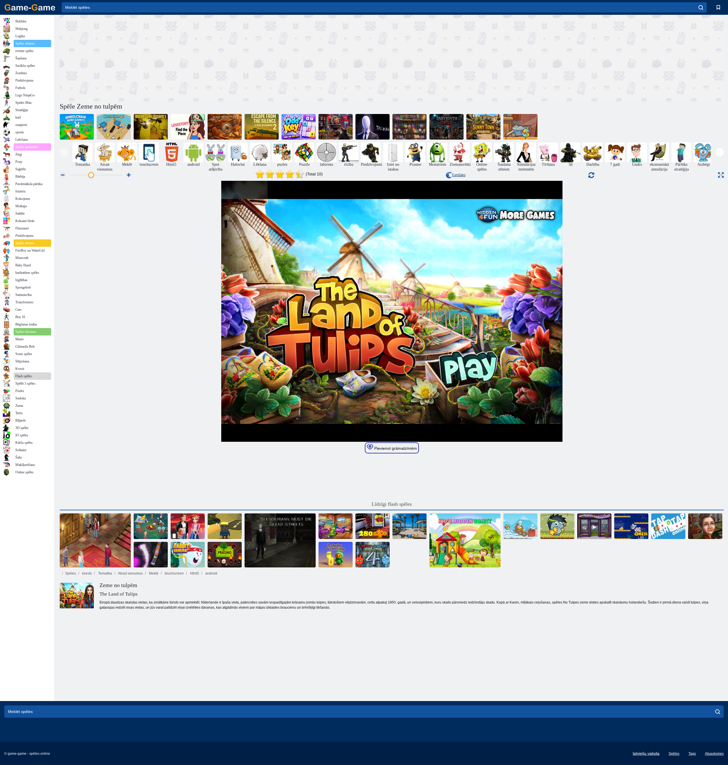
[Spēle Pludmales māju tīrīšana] (335, 526)
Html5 (194, 573)
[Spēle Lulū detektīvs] (225, 127)
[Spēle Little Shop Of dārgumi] (594, 526)
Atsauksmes (714, 754)
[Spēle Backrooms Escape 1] (151, 127)
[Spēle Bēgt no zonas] (335, 127)
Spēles (70, 573)
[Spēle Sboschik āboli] (557, 526)
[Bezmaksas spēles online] (29, 7)
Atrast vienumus (130, 573)
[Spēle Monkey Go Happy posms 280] (372, 526)
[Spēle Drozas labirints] (446, 127)
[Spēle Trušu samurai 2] (188, 554)
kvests (86, 573)
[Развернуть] (721, 175)
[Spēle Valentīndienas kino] (188, 526)
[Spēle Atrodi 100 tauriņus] (409, 526)
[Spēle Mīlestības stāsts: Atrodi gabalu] (188, 127)
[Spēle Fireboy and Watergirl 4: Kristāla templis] (372, 554)
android (210, 573)
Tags (692, 754)
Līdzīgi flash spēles (392, 504)
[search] (701, 7)
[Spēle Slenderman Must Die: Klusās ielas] (280, 540)
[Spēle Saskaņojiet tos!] (114, 127)
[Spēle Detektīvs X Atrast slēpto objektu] (409, 127)
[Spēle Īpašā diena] (705, 526)
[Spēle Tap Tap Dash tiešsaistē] (668, 526)
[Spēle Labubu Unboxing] (335, 554)
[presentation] (64, 152)
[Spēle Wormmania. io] (151, 554)
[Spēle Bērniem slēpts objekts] (464, 540)
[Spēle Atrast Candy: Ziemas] (520, 526)
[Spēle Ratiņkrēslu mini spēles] (77, 127)
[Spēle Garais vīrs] (372, 127)
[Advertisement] (226, 58)
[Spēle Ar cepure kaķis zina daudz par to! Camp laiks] (151, 526)
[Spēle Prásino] (225, 554)
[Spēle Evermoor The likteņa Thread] (95, 540)
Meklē (153, 573)
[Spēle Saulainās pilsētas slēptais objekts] (483, 127)
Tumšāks (459, 175)
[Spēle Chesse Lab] (631, 526)
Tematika (104, 573)
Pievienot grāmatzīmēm (395, 448)
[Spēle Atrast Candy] (520, 127)
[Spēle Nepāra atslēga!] (299, 127)
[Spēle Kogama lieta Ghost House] (225, 526)
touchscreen (174, 573)
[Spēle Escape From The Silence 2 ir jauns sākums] (262, 127)
